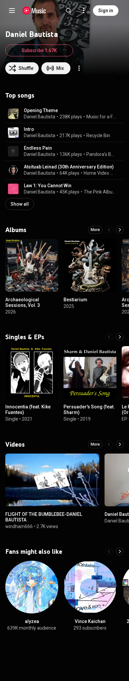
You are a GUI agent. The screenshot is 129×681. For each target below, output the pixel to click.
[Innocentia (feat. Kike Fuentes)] (31, 372)
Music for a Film (101, 116)
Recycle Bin (98, 135)
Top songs (19, 95)
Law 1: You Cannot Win (47, 185)
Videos (15, 444)
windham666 (19, 526)
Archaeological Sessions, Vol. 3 (22, 302)
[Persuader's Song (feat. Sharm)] (90, 372)
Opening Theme (41, 110)
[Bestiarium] (90, 265)
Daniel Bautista (39, 116)
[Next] (120, 230)
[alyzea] (31, 587)
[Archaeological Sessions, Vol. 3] (31, 265)
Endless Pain (38, 148)
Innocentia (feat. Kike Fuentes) (28, 409)
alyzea (32, 621)
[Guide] (12, 11)
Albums (15, 230)
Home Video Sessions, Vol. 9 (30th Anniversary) (100, 173)
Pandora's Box (101, 154)
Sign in (105, 10)
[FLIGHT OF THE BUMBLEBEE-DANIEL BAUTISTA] (52, 480)
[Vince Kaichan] (90, 587)
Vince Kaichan (90, 621)
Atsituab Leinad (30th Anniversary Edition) (69, 166)
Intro (29, 129)
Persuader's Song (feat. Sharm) (89, 409)
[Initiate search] (68, 10)
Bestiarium (75, 299)
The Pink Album (100, 191)
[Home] (34, 11)
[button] (13, 113)
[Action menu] (79, 68)
